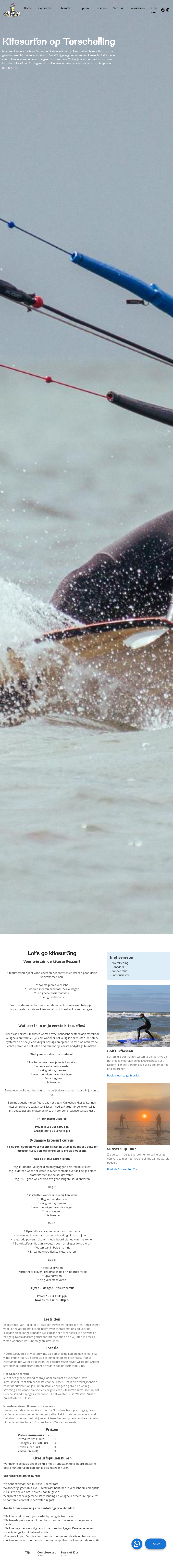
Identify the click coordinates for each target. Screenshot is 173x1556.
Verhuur (118, 8)
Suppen (84, 8)
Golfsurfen (45, 8)
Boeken (155, 1544)
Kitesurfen (65, 8)
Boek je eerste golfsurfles (123, 1075)
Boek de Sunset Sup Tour (123, 1169)
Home (28, 8)
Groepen (101, 8)
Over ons (154, 10)
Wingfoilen (138, 8)
